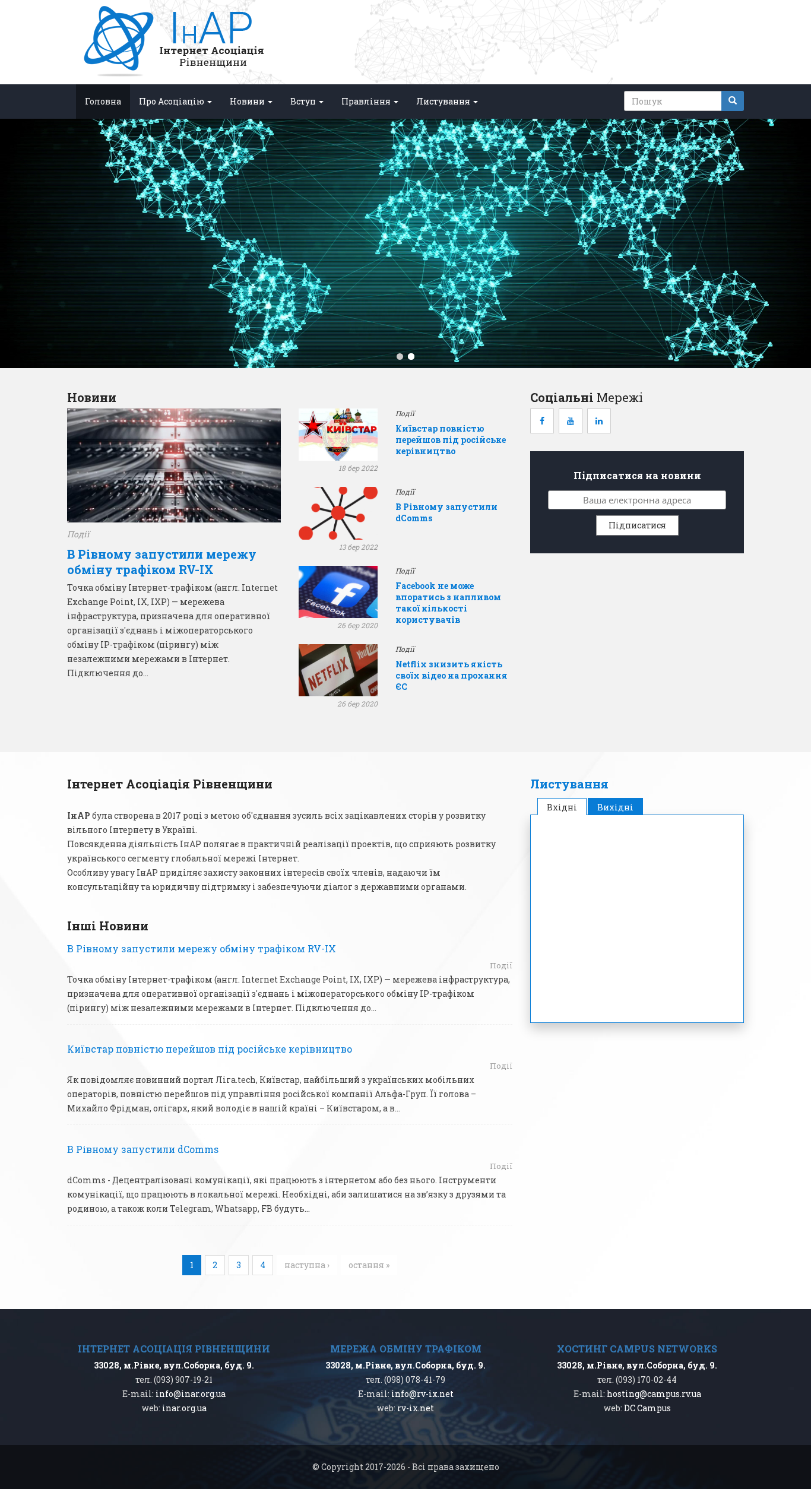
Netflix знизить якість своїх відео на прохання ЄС (451, 675)
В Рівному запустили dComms (142, 1149)
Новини (248, 101)
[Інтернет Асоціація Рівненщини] (173, 42)
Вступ (304, 101)
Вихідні (615, 807)
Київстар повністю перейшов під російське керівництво (450, 440)
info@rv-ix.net (422, 1393)
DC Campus (647, 1408)
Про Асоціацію (172, 101)
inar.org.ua (184, 1408)
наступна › (307, 1265)
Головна (103, 101)
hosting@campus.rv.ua (654, 1393)
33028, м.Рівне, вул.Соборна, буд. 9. (174, 1365)
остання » (369, 1265)
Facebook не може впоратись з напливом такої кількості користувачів (448, 602)
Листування (444, 101)
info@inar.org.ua (191, 1393)
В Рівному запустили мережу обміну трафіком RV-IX (161, 561)
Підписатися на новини (637, 475)
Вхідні (567, 807)
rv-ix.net (415, 1408)
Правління (366, 101)
